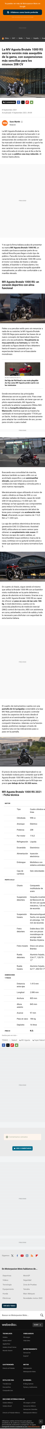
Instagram (27, 1255)
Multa (21, 38)
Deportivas (7, 1276)
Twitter (23, 102)
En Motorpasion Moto (13, 377)
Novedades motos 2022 (32, 1298)
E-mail (31, 102)
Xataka (5, 1337)
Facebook (18, 102)
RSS (32, 1255)
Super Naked (39, 1040)
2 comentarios (10, 102)
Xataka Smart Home (9, 1347)
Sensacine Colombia (30, 1409)
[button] (16, 121)
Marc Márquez (29, 1294)
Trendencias (7, 1384)
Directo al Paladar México (11, 1413)
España (36, 38)
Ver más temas (9, 1306)
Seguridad (27, 1280)
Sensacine (26, 1353)
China (7, 38)
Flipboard (27, 102)
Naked (14, 1040)
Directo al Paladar (9, 1368)
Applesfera (6, 1344)
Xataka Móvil (7, 1340)
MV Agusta (25, 1040)
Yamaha (26, 1289)
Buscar (42, 1315)
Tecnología (7, 1285)
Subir (36, 1325)
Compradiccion (8, 1390)
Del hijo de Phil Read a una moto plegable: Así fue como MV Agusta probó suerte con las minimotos (22, 382)
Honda (5, 1294)
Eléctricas (7, 1298)
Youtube (22, 1255)
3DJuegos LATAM (29, 1403)
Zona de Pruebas (30, 1285)
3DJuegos (26, 1337)
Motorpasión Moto (29, 1371)
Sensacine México (29, 1406)
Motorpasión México (30, 1413)
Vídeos (5, 1280)
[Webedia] (9, 1326)
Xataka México (8, 1403)
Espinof (25, 1356)
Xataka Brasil (7, 1406)
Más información (34, 1426)
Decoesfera (7, 1387)
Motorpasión (27, 1368)
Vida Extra (26, 1340)
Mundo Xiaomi (7, 1350)
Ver (23, 1148)
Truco (28, 38)
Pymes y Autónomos (30, 1387)
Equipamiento (8, 1289)
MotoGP (26, 1276)
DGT (13, 38)
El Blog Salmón (28, 1384)
